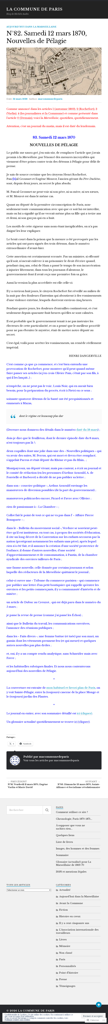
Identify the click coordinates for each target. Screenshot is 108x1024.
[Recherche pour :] (28, 810)
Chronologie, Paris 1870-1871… (74, 818)
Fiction (63, 909)
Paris (62, 959)
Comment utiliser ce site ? (72, 812)
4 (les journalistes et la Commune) (41, 113)
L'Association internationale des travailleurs (77, 931)
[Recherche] (47, 810)
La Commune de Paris (34, 9)
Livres (63, 939)
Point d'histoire (68, 972)
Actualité (64, 889)
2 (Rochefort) (85, 109)
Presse (63, 979)
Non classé (65, 952)
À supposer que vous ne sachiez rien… (70, 827)
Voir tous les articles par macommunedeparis (51, 760)
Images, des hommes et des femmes (77, 848)
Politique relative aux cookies (17, 1020)
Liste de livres (64, 842)
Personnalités (67, 966)
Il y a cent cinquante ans (74, 923)
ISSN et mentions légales (71, 871)
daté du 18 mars (87, 429)
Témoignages (67, 986)
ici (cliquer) (84, 713)
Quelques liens (65, 835)
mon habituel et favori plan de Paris (70, 687)
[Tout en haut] (99, 1004)
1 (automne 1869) (64, 109)
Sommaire (62, 855)
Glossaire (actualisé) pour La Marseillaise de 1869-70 (73, 863)
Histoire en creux (69, 916)
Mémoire (64, 946)
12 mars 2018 (20, 99)
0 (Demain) (24, 118)
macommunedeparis (50, 99)
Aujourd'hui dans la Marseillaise (31, 27)
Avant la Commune (71, 903)
